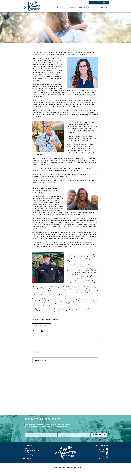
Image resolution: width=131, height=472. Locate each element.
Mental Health (55, 319)
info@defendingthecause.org (31, 455)
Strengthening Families (38, 319)
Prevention (47, 319)
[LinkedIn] (107, 456)
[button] (60, 7)
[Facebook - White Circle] (107, 449)
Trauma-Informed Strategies (40, 325)
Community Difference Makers (41, 323)
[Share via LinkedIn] (42, 331)
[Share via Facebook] (33, 331)
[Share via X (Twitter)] (37, 331)
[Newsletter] (107, 459)
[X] (107, 454)
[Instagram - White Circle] (107, 451)
